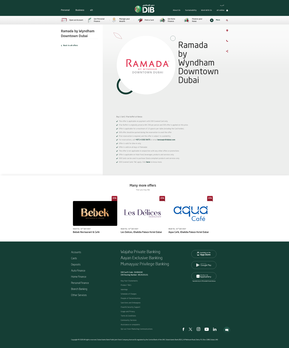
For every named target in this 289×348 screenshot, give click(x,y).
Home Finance (78, 276)
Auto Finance (78, 270)
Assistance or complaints (130, 324)
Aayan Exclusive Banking (142, 257)
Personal (65, 10)
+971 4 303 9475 (143, 140)
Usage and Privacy (128, 311)
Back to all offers (70, 45)
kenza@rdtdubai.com (166, 140)
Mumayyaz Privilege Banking (145, 263)
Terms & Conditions (128, 316)
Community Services (129, 320)
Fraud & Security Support (130, 307)
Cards (74, 258)
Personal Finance (80, 282)
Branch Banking (79, 288)
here (148, 162)
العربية (222, 5)
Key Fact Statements (129, 281)
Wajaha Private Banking (140, 251)
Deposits (75, 264)
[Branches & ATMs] (229, 30)
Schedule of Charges (128, 294)
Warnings (124, 289)
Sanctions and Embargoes (131, 303)
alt (91, 10)
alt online (220, 10)
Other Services (79, 295)
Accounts (76, 252)
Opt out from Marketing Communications (137, 329)
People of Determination (130, 298)
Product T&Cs (126, 285)
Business (80, 10)
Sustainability (190, 10)
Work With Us (206, 10)
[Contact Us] (229, 41)
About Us (176, 10)
